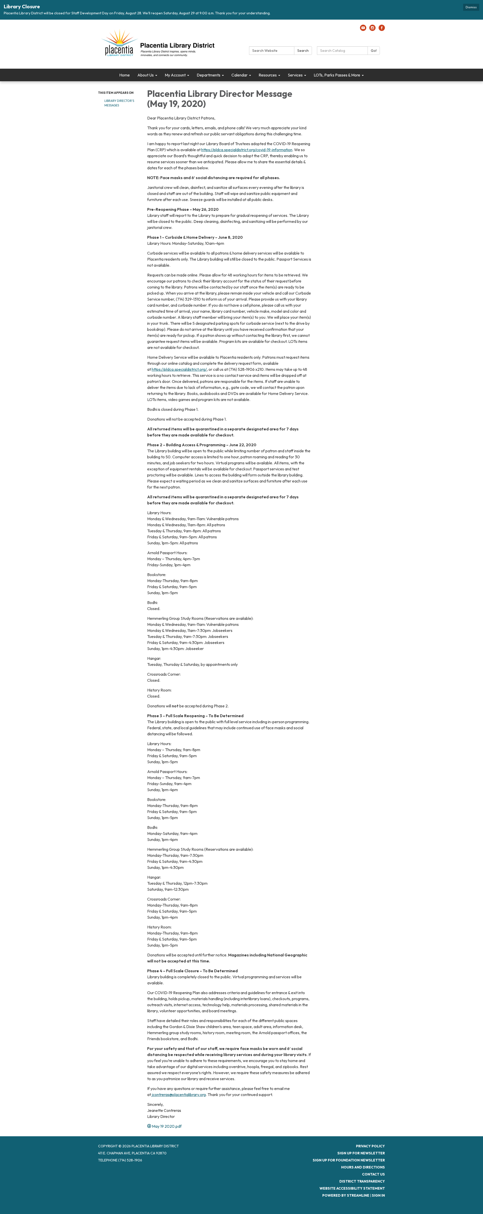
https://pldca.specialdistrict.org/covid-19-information (246, 149)
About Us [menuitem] (145, 74)
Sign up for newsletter (361, 1153)
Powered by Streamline (345, 1195)
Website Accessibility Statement (352, 1188)
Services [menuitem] (295, 74)
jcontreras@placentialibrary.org (179, 1094)
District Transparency (362, 1181)
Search (303, 50)
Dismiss (471, 7)
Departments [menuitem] (208, 74)
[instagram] (372, 29)
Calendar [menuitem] (239, 74)
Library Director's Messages (119, 103)
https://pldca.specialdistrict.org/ (179, 369)
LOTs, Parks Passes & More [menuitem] (337, 74)
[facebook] (382, 29)
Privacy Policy (370, 1146)
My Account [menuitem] (175, 74)
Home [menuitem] (124, 74)
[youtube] (363, 29)
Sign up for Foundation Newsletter (349, 1160)
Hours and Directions (363, 1167)
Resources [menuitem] (268, 74)
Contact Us (373, 1174)
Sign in (378, 1195)
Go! (374, 50)
